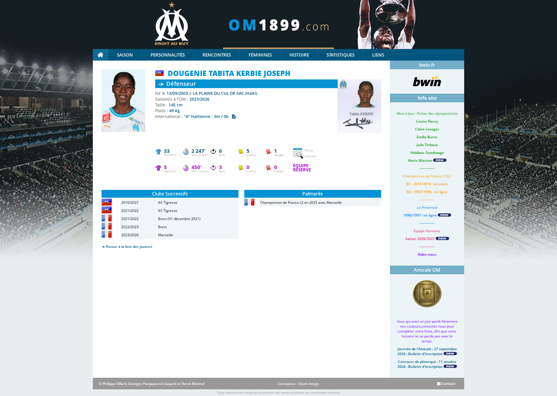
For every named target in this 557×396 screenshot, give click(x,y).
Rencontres (216, 55)
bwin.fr (427, 65)
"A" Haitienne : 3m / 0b (208, 116)
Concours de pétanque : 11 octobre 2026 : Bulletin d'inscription (426, 364)
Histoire (299, 55)
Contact (448, 383)
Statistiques (341, 55)
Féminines (260, 55)
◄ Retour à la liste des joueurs (127, 246)
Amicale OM (427, 270)
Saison (125, 55)
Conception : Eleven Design (298, 384)
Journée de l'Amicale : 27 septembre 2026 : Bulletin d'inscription (427, 351)
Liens (378, 55)
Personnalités (168, 55)
